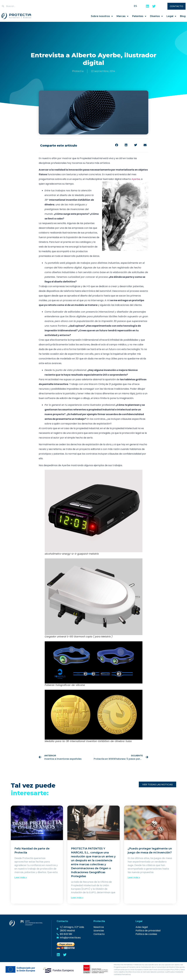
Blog (183, 16)
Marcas (121, 16)
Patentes (137, 16)
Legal (170, 16)
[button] (116, 145)
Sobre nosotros (100, 16)
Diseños (155, 16)
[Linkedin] (147, 6)
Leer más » (20, 877)
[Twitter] (154, 6)
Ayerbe (135, 179)
